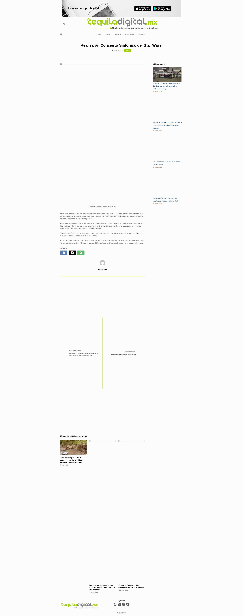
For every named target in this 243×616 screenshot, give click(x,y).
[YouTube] (127, 604)
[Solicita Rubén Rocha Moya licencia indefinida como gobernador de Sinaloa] (167, 182)
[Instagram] (123, 604)
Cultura (127, 50)
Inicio (99, 34)
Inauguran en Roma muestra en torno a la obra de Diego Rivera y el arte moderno (102, 587)
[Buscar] (61, 34)
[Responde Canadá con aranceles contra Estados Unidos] (167, 146)
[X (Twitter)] (72, 253)
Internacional (130, 34)
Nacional (118, 34)
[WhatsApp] (80, 253)
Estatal (108, 34)
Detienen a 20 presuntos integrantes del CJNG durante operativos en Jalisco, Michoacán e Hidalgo (166, 86)
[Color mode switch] (64, 24)
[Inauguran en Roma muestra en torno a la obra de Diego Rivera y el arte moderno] (102, 511)
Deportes (142, 34)
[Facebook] (63, 253)
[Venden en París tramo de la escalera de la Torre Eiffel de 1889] (131, 511)
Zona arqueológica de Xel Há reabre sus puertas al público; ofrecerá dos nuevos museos (71, 460)
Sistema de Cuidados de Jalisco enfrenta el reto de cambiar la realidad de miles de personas (167, 125)
